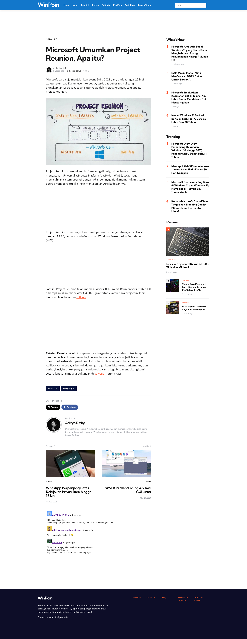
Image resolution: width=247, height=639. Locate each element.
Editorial (106, 5)
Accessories (171, 260)
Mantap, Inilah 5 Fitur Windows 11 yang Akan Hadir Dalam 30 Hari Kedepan (190, 170)
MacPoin (117, 5)
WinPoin (48, 4)
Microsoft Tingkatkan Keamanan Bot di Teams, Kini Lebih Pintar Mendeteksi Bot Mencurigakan (188, 97)
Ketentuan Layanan (183, 599)
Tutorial (85, 5)
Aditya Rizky (61, 68)
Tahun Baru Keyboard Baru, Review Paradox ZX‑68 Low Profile (194, 287)
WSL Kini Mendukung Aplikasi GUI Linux (128, 490)
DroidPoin (130, 5)
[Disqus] (98, 546)
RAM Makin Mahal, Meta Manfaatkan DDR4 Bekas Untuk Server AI (186, 76)
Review (95, 5)
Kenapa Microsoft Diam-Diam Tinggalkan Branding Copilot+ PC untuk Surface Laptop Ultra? (189, 206)
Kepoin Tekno (145, 5)
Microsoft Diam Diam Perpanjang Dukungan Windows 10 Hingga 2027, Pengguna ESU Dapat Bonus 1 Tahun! (189, 150)
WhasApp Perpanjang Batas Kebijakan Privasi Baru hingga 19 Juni (68, 492)
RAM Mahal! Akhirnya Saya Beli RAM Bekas (194, 308)
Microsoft (52, 388)
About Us (150, 597)
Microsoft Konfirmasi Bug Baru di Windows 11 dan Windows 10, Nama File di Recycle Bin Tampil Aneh (190, 187)
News (75, 5)
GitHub (81, 297)
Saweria (99, 373)
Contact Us (136, 597)
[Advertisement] (123, 20)
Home (66, 5)
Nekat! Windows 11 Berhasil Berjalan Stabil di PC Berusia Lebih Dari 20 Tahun (188, 119)
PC (55, 39)
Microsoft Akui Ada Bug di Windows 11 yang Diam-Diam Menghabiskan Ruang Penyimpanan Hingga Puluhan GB (189, 53)
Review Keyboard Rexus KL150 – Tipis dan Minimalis (187, 265)
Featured (186, 280)
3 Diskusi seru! (74, 70)
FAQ (164, 597)
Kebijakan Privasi (198, 599)
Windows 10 (68, 388)
